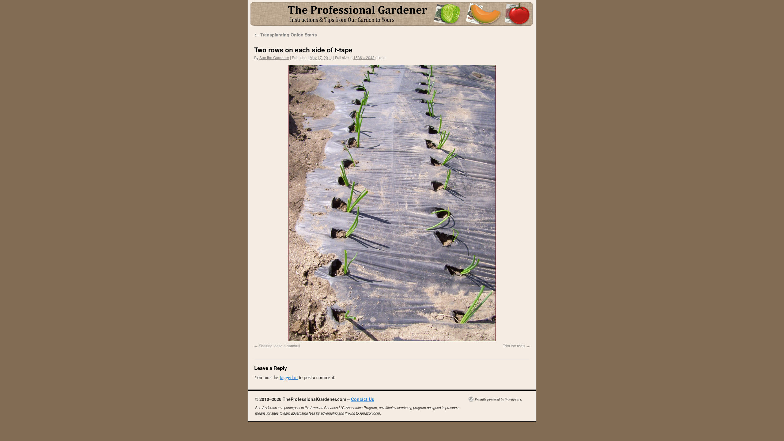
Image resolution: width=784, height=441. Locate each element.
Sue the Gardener (274, 57)
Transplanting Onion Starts (285, 35)
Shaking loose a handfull (279, 345)
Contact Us (362, 399)
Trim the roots (514, 345)
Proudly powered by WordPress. (498, 399)
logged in (289, 377)
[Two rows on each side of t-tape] (392, 203)
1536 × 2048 (364, 57)
